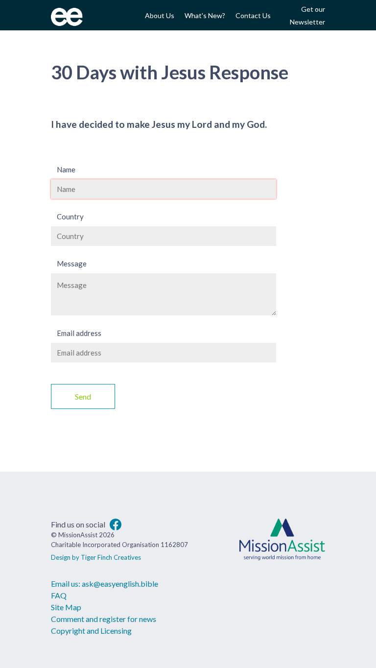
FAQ (59, 595)
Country (70, 216)
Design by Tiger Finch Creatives (96, 557)
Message (72, 263)
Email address (79, 333)
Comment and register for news (103, 618)
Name (66, 169)
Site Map (66, 607)
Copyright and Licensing (91, 630)
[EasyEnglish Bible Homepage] (67, 22)
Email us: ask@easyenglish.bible (104, 583)
